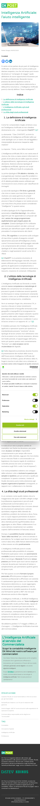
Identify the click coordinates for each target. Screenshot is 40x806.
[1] (36, 130)
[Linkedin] (10, 61)
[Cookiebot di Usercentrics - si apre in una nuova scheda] (30, 367)
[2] (33, 322)
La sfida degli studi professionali (15, 112)
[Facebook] (3, 61)
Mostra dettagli (29, 419)
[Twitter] (6, 61)
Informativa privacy (17, 802)
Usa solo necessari (20, 437)
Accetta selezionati (20, 431)
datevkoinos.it (14, 788)
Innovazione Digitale (7, 729)
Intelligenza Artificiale (8, 732)
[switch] (35, 400)
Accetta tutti (20, 425)
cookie (27, 802)
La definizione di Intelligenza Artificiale (18, 99)
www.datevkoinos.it (20, 800)
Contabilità (4, 725)
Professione (5, 736)
